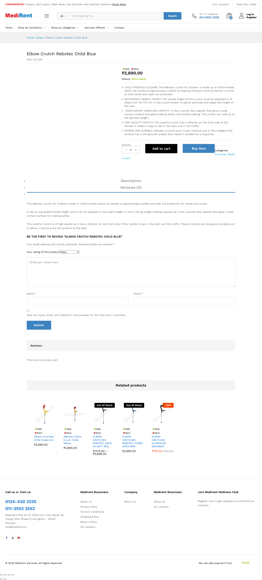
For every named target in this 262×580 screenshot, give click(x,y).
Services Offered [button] (94, 27)
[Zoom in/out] (12, 574)
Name (31, 293)
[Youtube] (19, 538)
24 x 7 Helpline (208, 14)
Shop (40, 37)
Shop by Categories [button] (63, 27)
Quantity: (126, 145)
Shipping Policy (89, 516)
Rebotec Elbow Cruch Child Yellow (72, 439)
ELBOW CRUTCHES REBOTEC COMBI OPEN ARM (132, 441)
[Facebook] (7, 538)
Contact (119, 27)
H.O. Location (221, 4)
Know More (119, 4)
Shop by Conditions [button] (30, 27)
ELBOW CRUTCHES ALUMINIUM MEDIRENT (159, 441)
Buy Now (199, 148)
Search (172, 15)
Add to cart (161, 148)
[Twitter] (13, 538)
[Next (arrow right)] (5, 578)
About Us (86, 501)
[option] (45, 429)
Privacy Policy (88, 506)
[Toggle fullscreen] (8, 574)
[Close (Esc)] (1, 574)
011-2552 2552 (20, 508)
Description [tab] (131, 181)
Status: (126, 79)
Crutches (220, 154)
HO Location (87, 526)
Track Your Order (246, 4)
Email (138, 293)
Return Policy (88, 521)
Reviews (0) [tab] (131, 187)
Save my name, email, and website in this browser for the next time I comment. (76, 315)
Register (251, 17)
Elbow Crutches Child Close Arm (44, 438)
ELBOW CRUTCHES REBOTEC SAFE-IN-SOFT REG (103, 441)
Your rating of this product (43, 252)
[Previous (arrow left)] (1, 578)
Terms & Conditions (92, 511)
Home (8, 27)
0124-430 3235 (20, 501)
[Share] (5, 574)
